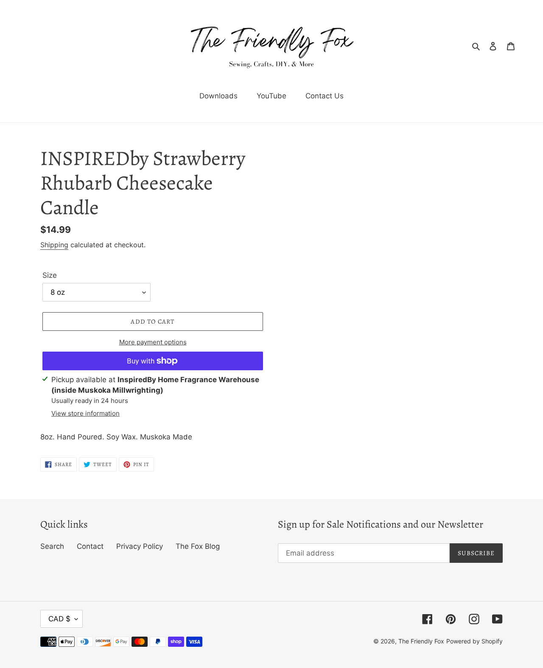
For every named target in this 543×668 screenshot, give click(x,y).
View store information (85, 413)
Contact (90, 546)
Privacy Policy (139, 546)
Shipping (54, 244)
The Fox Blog (198, 546)
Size (49, 275)
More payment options (153, 342)
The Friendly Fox (421, 641)
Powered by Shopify (474, 641)
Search (52, 546)
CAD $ (59, 619)
